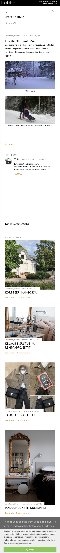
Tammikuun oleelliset (22, 415)
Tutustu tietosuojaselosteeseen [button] (18, 543)
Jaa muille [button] (9, 144)
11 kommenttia (22, 420)
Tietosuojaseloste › (50, 4)
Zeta (16, 159)
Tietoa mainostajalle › (48, 1)
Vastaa (18, 174)
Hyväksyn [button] (30, 550)
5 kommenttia (22, 513)
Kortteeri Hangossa (21, 292)
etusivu (11, 23)
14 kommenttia (23, 353)
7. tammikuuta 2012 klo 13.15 (33, 159)
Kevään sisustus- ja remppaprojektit (19, 345)
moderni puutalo (14, 17)
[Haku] (53, 11)
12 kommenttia (23, 298)
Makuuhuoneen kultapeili (25, 508)
